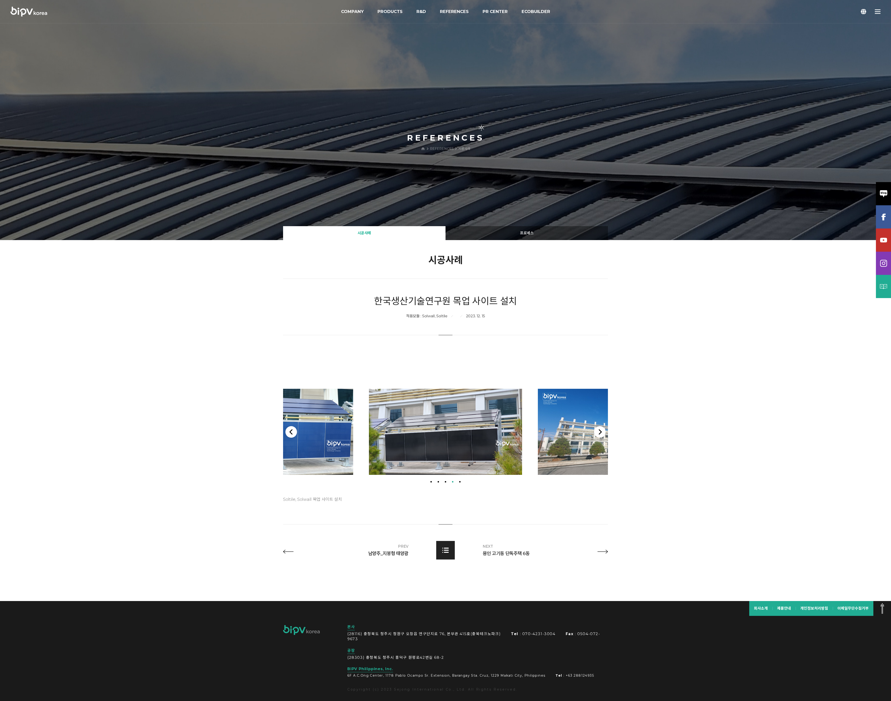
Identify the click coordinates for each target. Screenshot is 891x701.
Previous (291, 432)
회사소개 (761, 608)
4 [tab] (452, 481)
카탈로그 (883, 286)
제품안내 (784, 608)
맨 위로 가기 (882, 608)
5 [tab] (460, 481)
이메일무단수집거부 (853, 608)
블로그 (883, 193)
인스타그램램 (883, 263)
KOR (863, 11)
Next (600, 432)
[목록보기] (445, 550)
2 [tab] (438, 481)
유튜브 (883, 240)
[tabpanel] (445, 432)
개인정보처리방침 (814, 608)
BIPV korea (28, 11)
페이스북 (883, 216)
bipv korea (301, 630)
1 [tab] (431, 481)
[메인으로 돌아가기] (423, 148)
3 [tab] (445, 481)
